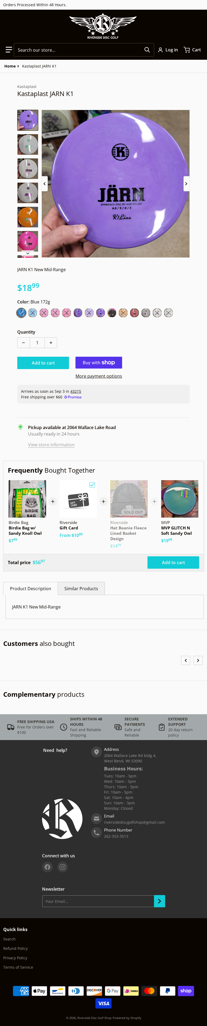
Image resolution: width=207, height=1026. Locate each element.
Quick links (15, 929)
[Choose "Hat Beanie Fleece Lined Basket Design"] (143, 484)
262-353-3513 (116, 836)
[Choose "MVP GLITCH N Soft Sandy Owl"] (193, 484)
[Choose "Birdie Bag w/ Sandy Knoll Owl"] (41, 484)
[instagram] (62, 867)
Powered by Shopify (127, 1018)
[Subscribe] (159, 901)
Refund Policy (15, 948)
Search (9, 939)
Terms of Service (18, 967)
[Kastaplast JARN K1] (27, 120)
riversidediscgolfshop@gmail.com (134, 822)
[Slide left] (45, 183)
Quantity (26, 332)
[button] (9, 49)
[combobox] (84, 50)
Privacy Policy (15, 957)
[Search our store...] (147, 50)
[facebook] (47, 867)
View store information (51, 445)
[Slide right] (186, 183)
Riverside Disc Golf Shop (94, 1018)
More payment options (98, 376)
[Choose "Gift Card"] (92, 484)
